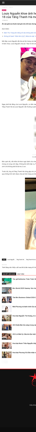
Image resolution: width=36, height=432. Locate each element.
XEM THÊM (20, 274)
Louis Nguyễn (10, 259)
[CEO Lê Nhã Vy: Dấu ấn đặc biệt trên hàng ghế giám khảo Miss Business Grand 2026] (7, 336)
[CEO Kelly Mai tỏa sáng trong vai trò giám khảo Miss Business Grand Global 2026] (7, 327)
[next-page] (6, 362)
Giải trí (11, 7)
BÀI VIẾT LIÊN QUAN (9, 274)
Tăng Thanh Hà (20, 259)
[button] (3, 2)
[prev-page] (3, 362)
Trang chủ (4, 7)
